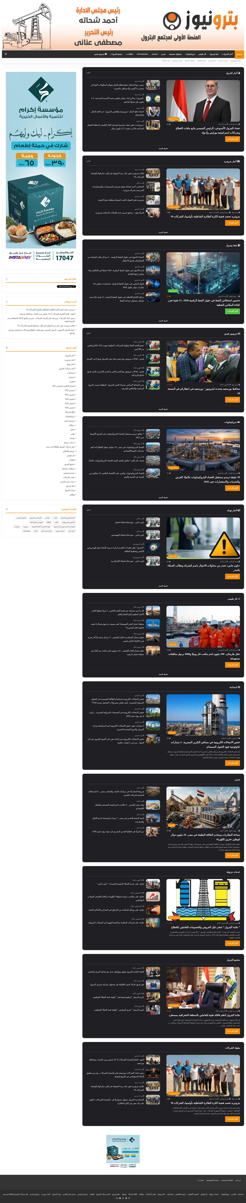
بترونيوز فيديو (99, 54)
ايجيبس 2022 (70, 390)
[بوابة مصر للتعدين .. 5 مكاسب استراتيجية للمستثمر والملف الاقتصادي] (153, 805)
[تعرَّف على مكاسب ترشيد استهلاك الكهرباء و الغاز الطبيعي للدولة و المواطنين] (153, 896)
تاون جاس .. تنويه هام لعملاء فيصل (129, 522)
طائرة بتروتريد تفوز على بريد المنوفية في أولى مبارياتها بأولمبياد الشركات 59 (46, 326)
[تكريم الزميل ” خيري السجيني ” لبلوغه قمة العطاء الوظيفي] (153, 1010)
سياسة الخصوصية (212, 1180)
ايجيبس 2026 (70, 408)
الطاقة (49, 522)
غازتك (36, 531)
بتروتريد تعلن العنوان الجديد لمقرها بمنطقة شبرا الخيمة (121, 200)
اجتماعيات (71, 373)
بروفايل (72, 425)
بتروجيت (17, 526)
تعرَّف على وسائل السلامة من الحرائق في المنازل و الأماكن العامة (116, 910)
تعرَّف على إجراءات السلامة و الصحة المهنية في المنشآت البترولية (116, 922)
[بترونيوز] (123, 25)
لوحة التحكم (201, 61)
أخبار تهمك (232, 510)
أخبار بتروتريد (230, 161)
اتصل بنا (201, 1180)
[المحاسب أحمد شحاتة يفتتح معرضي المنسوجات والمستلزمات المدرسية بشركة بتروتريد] (153, 186)
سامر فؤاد (235, 212)
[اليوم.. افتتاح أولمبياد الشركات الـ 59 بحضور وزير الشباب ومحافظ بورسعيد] (153, 1059)
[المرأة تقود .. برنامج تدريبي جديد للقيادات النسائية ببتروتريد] (153, 212)
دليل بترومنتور (177, 61)
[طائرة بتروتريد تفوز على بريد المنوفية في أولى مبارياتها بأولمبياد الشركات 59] (153, 173)
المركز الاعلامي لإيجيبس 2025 (63, 386)
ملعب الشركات (69, 477)
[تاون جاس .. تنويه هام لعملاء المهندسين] (153, 535)
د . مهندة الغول (233, 296)
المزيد (88, 72)
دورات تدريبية (223, 61)
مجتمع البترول (117, 54)
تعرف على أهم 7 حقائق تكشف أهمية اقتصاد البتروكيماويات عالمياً (116, 460)
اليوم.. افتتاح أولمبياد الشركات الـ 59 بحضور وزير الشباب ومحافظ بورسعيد (47, 314)
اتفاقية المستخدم (227, 1180)
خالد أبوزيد (235, 738)
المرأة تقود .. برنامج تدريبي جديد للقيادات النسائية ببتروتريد (119, 213)
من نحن (238, 1180)
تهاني (73, 434)
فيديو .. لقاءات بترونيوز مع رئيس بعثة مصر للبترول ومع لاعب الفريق (115, 359)
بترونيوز (239, 54)
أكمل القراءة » (232, 139)
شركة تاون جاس (46, 531)
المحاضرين (212, 61)
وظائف (72, 495)
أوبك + (55, 518)
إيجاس (47, 518)
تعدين (163, 54)
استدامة (155, 54)
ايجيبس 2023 (70, 395)
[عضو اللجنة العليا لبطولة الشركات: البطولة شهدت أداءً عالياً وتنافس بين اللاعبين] (153, 345)
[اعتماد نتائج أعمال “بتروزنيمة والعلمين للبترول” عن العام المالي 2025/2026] (153, 111)
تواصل (72, 438)
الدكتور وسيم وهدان (68, 522)
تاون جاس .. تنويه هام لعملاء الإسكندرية (127, 561)
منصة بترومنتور (235, 61)
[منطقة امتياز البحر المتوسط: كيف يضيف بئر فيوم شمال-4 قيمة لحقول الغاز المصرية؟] (153, 624)
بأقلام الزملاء (70, 412)
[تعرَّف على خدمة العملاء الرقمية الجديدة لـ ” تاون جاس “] (153, 884)
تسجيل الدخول (190, 61)
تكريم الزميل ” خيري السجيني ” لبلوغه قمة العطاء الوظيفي (119, 1010)
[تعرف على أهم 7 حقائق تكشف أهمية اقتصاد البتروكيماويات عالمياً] (153, 460)
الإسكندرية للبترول (36, 518)
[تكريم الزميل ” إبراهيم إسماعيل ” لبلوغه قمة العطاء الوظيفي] (153, 997)
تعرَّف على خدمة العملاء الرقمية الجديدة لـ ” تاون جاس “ (120, 884)
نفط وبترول (214, 54)
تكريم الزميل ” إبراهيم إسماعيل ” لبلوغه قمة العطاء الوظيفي (118, 997)
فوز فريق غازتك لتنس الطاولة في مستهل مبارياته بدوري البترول (117, 984)
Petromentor (143, 54)
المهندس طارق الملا (36, 522)
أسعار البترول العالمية (68, 518)
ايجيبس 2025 (70, 403)
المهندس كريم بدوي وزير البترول (64, 526)
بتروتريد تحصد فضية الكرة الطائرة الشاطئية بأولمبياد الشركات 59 (205, 216)
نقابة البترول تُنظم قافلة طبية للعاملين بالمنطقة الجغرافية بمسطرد (204, 1015)
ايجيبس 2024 (70, 399)
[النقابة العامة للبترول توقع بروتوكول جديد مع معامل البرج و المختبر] (153, 972)
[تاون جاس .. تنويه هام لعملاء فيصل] (153, 522)
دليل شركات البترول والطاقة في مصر (60, 447)
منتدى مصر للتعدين (67, 482)
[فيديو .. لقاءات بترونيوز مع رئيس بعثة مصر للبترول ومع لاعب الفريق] (153, 359)
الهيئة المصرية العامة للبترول (41, 526)
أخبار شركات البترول (67, 369)
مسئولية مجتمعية (175, 54)
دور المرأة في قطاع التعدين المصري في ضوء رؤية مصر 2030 (118, 831)
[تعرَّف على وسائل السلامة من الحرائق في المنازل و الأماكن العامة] (153, 910)
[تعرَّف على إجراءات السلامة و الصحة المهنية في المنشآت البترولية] (153, 922)
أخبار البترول (228, 54)
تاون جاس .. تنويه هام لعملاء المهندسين (127, 535)
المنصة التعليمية (193, 1194)
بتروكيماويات (190, 54)
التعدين (72, 382)
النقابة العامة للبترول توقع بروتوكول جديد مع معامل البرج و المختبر (116, 972)
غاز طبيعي (202, 54)
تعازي (72, 429)
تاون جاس (71, 531)
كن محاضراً (166, 61)
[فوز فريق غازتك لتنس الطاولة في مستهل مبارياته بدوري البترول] (153, 984)
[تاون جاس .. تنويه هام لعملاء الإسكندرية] (153, 561)
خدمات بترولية (69, 443)
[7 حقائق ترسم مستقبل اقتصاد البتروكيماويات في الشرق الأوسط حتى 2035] (153, 434)
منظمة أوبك (26, 531)
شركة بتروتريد (60, 531)
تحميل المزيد (163, 148)
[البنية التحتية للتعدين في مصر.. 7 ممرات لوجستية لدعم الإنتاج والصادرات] (153, 818)
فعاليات (130, 54)
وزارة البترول (70, 490)
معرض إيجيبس (69, 473)
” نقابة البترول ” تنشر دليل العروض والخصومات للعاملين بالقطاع (205, 927)
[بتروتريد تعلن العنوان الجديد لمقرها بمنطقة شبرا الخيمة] (153, 200)
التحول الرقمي (21, 518)
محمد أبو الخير (233, 124)
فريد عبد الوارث (233, 473)
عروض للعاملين (69, 451)
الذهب (56, 522)
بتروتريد (25, 526)
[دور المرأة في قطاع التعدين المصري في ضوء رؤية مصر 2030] (153, 831)
